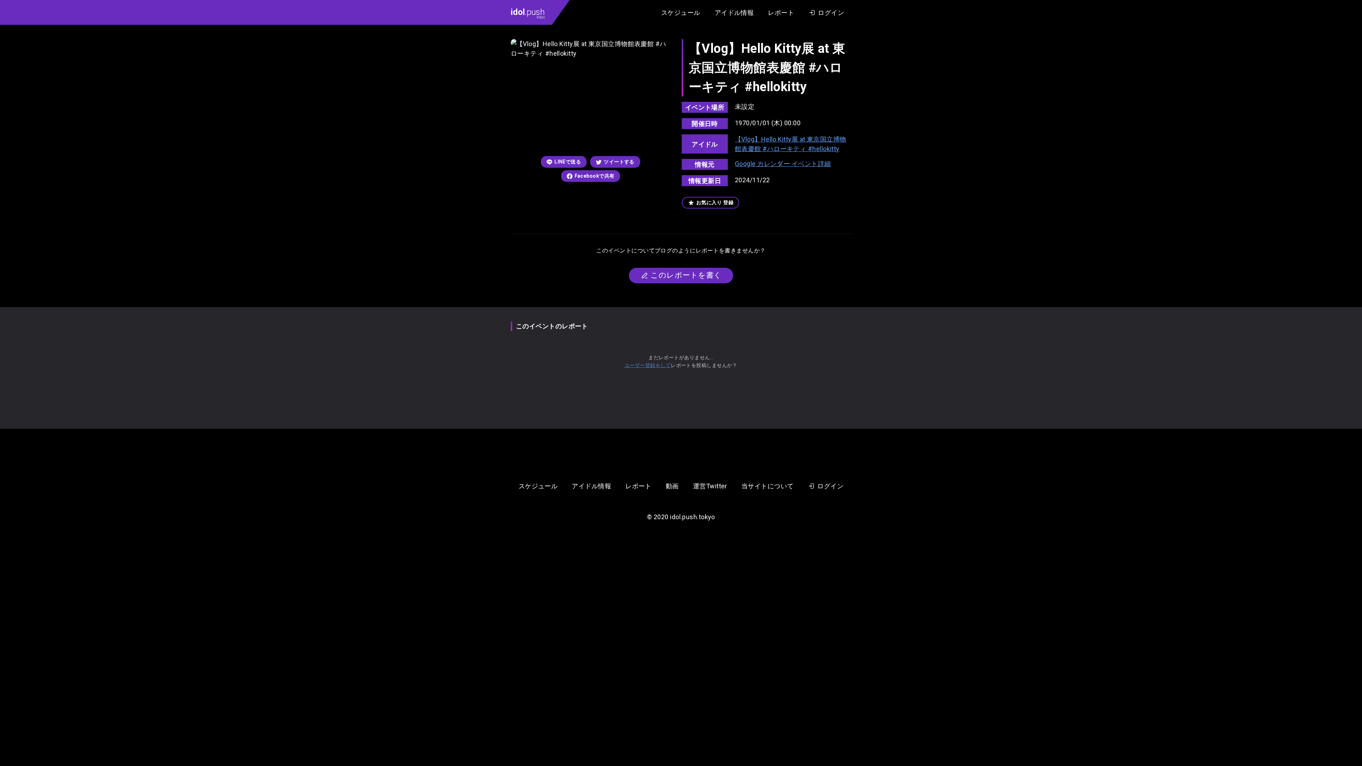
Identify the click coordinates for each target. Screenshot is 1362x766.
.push (528, 13)
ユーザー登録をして (648, 365)
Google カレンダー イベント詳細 (783, 163)
